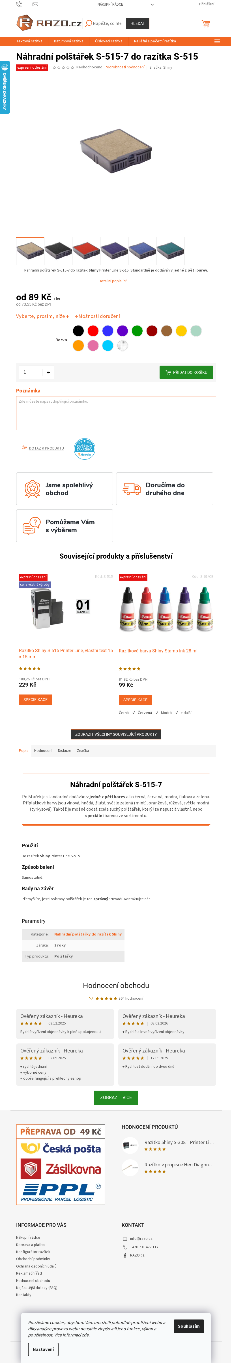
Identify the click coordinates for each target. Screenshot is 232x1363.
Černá (124, 713)
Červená (145, 713)
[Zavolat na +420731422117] (24, 4)
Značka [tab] (83, 751)
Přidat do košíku (190, 372)
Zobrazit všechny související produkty (116, 734)
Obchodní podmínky (33, 1259)
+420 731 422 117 (144, 1247)
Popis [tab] (24, 751)
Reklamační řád (29, 1273)
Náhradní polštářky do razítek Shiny (88, 934)
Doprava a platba (30, 1245)
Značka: (160, 67)
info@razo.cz (141, 1239)
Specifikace (35, 699)
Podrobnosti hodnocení (125, 67)
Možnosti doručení (99, 316)
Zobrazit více (116, 1097)
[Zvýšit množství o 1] (48, 372)
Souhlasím (189, 1326)
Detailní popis (110, 281)
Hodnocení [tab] (43, 751)
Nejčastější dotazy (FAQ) (36, 1288)
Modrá (166, 713)
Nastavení (43, 1349)
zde (85, 1335)
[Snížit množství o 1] (36, 372)
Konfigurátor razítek (33, 1252)
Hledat (137, 23)
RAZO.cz (137, 1255)
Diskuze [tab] (64, 751)
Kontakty (23, 1295)
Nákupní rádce (110, 4)
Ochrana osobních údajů (36, 1266)
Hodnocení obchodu (116, 985)
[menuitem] (29, 41)
